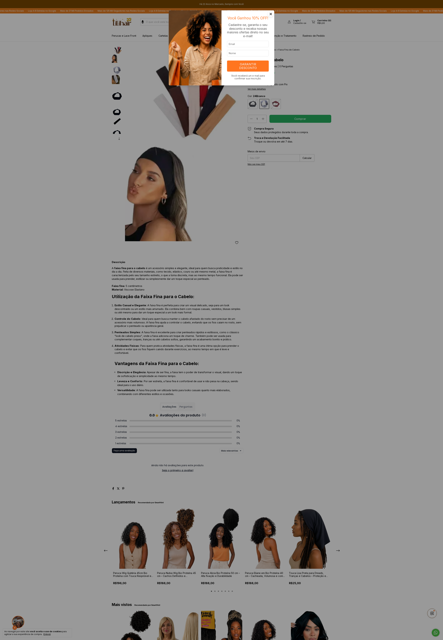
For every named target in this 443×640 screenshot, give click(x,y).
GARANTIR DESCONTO (248, 66)
